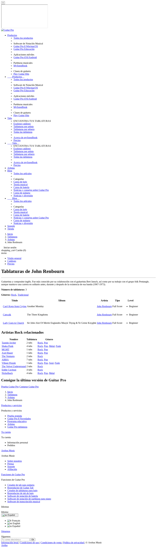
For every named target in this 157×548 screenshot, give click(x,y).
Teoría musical (20, 184)
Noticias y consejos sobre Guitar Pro (31, 190)
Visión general (14, 258)
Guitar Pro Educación (23, 49)
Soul (51, 363)
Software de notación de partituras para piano (29, 498)
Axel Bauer (7, 353)
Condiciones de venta (51, 542)
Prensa (10, 463)
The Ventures (8, 356)
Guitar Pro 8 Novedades (19, 418)
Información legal (10, 542)
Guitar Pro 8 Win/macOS (25, 46)
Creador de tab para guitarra (20, 485)
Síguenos (5, 531)
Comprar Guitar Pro (29, 386)
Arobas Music (8, 450)
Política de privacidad (74, 542)
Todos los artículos (22, 173)
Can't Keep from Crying (14, 306)
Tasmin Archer (9, 342)
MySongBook (20, 65)
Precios (17, 140)
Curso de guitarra (21, 193)
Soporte (11, 226)
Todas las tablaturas (22, 132)
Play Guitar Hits (21, 74)
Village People (9, 363)
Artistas (11, 168)
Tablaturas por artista (23, 126)
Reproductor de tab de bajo (20, 493)
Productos (12, 35)
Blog (9, 170)
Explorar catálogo (22, 123)
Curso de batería (21, 187)
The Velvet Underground (14, 366)
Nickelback (7, 373)
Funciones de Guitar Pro (13, 474)
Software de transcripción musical (23, 501)
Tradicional (23, 295)
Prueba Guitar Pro (10, 386)
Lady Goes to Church (13, 323)
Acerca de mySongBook (25, 137)
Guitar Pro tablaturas (17, 427)
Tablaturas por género (23, 129)
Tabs (9, 118)
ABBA (5, 359)
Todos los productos (23, 38)
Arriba (4, 545)
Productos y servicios (11, 405)
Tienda (10, 228)
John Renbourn (104, 306)
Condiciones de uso (30, 542)
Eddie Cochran (9, 369)
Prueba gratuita (14, 416)
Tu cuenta (6, 432)
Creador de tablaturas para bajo (22, 490)
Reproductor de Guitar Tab (20, 487)
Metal (52, 346)
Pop (46, 342)
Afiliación (12, 469)
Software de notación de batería (22, 496)
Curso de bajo (20, 181)
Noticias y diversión (23, 195)
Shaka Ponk (7, 346)
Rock (13, 295)
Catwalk (7, 314)
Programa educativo (17, 421)
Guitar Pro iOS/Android (25, 57)
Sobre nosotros (14, 461)
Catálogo (11, 261)
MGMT (5, 349)
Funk (58, 346)
